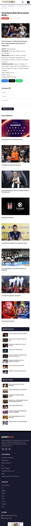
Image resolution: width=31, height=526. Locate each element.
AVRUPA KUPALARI (6, 463)
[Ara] (28, 2)
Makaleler (4, 504)
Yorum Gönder (8, 108)
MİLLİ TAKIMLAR (6, 468)
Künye (3, 496)
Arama (3, 506)
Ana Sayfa (4, 6)
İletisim (3, 498)
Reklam (3, 493)
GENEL (3, 473)
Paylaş (5, 80)
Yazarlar (3, 501)
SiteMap (4, 490)
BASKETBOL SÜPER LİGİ (8, 457)
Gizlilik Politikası (5, 485)
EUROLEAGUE (11, 6)
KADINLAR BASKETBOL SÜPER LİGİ (10, 476)
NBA (3, 465)
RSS (3, 488)
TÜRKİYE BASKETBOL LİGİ (8, 471)
